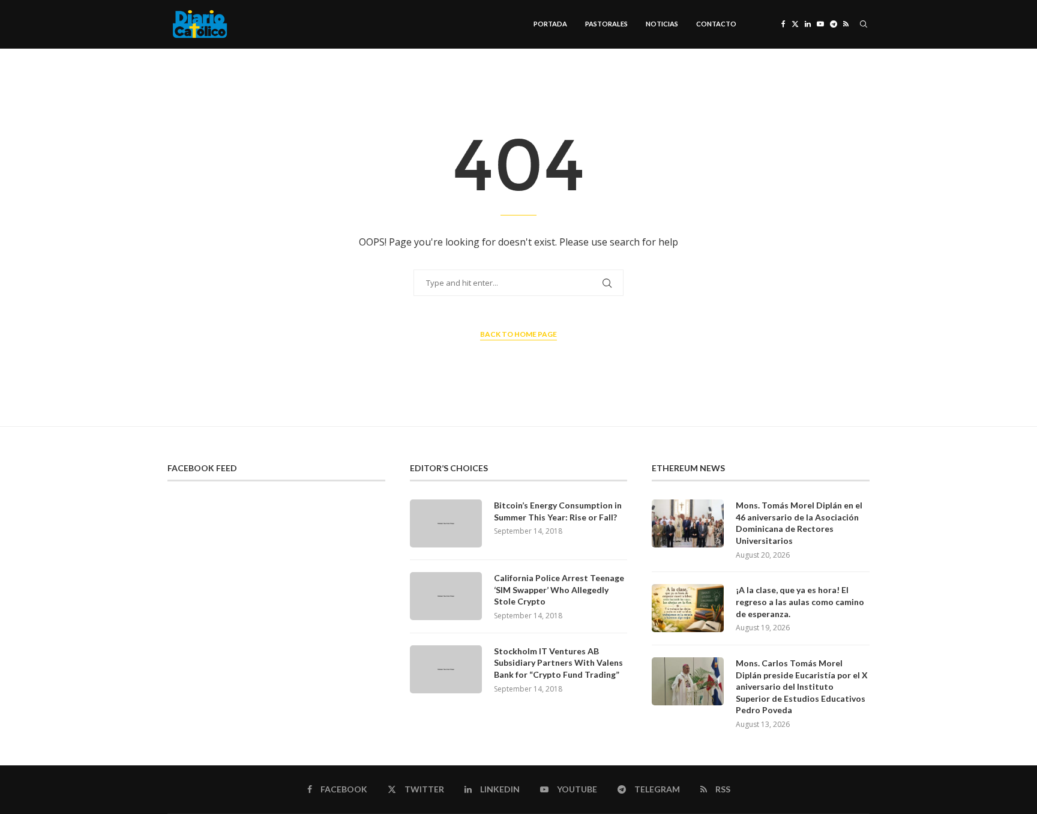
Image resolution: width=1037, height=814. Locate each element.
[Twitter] (795, 24)
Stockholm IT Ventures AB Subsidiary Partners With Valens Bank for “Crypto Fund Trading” (558, 663)
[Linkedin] (808, 24)
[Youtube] (820, 24)
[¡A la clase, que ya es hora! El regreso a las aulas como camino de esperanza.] (688, 608)
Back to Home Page (518, 334)
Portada (550, 24)
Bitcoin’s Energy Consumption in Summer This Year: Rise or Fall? (558, 511)
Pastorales (606, 24)
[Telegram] (833, 24)
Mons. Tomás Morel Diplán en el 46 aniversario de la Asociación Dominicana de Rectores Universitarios (799, 523)
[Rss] (846, 24)
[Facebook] (783, 24)
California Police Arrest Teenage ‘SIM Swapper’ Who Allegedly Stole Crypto (559, 589)
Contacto (716, 24)
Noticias (662, 24)
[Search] (864, 24)
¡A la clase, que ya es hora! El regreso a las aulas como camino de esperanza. (800, 601)
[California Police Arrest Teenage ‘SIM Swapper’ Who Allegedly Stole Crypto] (446, 596)
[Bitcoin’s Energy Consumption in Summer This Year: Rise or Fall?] (446, 523)
